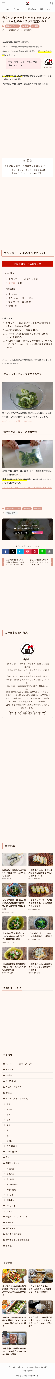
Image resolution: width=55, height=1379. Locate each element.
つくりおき (11, 1205)
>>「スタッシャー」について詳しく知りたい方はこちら (27, 487)
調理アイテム (11, 1228)
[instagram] (25, 712)
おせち (9, 1211)
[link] (11, 712)
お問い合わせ (27, 1370)
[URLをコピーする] (49, 551)
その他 (9, 1245)
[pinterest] (39, 712)
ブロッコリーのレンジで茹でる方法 (29, 169)
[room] (35, 712)
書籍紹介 (10, 1092)
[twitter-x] (20, 712)
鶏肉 (8, 1114)
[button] (5, 551)
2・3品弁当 (11, 1081)
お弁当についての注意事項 (17, 1239)
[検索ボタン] (51, 3)
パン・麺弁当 (12, 1151)
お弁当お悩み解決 (13, 1234)
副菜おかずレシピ (12, 26)
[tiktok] (30, 712)
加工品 (9, 1109)
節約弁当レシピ (13, 1146)
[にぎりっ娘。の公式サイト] (27, 3)
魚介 (8, 1135)
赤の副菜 (10, 1179)
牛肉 (8, 1125)
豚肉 (8, 1120)
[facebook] (15, 712)
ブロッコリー (11, 513)
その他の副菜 (12, 1184)
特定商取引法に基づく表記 (37, 1367)
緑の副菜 (35, 26)
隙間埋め (10, 1200)
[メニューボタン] (3, 3)
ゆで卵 (11, 282)
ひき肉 (9, 1140)
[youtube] (44, 712)
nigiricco (27, 659)
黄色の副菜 (11, 1189)
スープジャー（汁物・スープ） (19, 1063)
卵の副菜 (25, 26)
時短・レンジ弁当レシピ (16, 1216)
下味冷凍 (10, 1222)
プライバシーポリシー (16, 1367)
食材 (8, 1157)
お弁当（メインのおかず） (17, 1098)
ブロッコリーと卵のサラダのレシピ (27, 165)
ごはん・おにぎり (13, 1087)
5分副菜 (10, 1195)
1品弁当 (9, 1075)
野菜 (8, 1104)
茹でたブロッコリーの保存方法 (27, 173)
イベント (10, 1069)
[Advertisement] (27, 122)
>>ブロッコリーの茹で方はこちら (17, 421)
